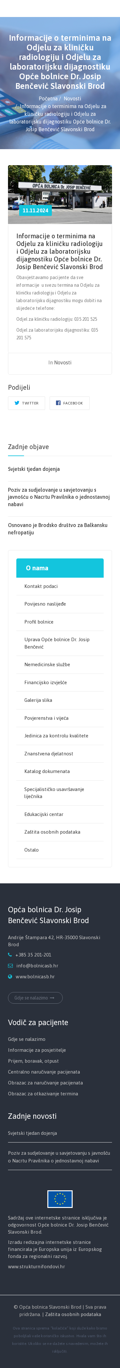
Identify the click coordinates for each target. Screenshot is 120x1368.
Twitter (30, 403)
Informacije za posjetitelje (37, 1050)
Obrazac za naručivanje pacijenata (45, 1082)
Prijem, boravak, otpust (33, 1061)
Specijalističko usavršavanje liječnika (54, 792)
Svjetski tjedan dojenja (34, 469)
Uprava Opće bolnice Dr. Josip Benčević (57, 643)
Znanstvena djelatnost (48, 753)
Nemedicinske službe (47, 664)
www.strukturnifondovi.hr (36, 1267)
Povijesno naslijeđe (45, 604)
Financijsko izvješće (45, 682)
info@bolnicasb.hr (37, 965)
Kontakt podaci (41, 586)
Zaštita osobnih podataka (52, 832)
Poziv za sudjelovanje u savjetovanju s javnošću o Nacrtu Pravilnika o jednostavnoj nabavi (59, 497)
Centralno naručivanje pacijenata (44, 1072)
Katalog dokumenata (47, 771)
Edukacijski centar (43, 814)
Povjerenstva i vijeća (46, 718)
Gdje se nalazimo (31, 997)
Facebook (72, 403)
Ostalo (31, 850)
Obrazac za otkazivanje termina (43, 1093)
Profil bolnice (38, 622)
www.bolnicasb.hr (35, 976)
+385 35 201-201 (33, 954)
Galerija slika (38, 700)
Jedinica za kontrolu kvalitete (56, 735)
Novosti (63, 362)
